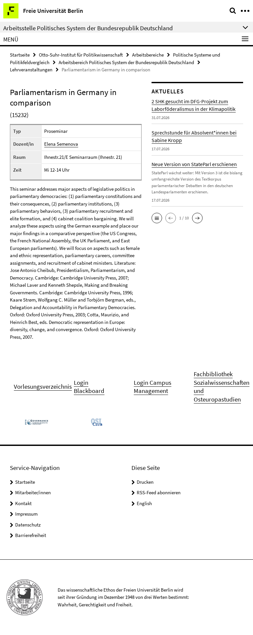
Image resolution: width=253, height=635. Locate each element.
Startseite (20, 55)
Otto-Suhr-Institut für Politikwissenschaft (81, 55)
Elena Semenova (61, 144)
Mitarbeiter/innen (33, 492)
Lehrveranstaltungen (31, 69)
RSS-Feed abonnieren (159, 492)
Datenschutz (28, 525)
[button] (157, 218)
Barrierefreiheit (30, 535)
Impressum (26, 514)
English (144, 503)
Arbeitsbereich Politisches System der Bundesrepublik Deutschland (126, 62)
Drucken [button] (145, 482)
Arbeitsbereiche (148, 55)
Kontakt (23, 503)
